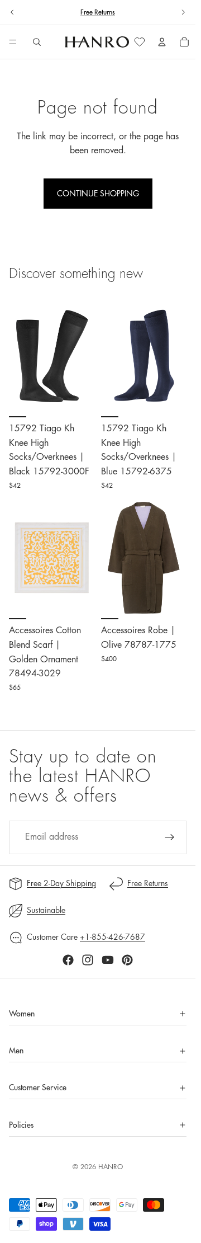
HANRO (110, 1167)
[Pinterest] (127, 960)
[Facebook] (68, 960)
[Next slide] (183, 12)
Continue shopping (98, 193)
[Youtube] (107, 960)
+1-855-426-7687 (112, 937)
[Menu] (13, 42)
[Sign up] (169, 837)
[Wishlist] (140, 42)
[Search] (37, 42)
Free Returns (97, 12)
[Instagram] (87, 960)
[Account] (162, 42)
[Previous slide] (12, 12)
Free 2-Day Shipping (61, 883)
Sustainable (46, 910)
